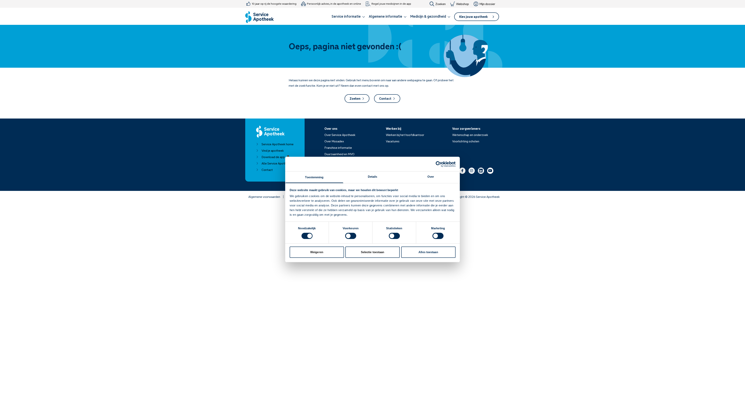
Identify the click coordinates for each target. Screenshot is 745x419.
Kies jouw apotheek (473, 17)
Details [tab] (372, 176)
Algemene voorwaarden (264, 196)
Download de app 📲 (275, 157)
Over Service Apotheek (339, 135)
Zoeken (440, 4)
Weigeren (316, 252)
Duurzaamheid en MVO (339, 154)
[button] (348, 17)
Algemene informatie (385, 16)
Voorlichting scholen (465, 141)
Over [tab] (430, 176)
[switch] (350, 236)
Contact (385, 98)
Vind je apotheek (273, 150)
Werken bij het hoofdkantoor (405, 135)
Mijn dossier (487, 4)
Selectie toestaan (372, 252)
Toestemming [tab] (314, 177)
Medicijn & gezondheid (428, 16)
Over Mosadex (334, 141)
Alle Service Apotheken (277, 163)
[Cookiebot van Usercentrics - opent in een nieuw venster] (439, 164)
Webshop (462, 4)
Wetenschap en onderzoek (470, 135)
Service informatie (346, 16)
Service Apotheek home (278, 144)
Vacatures (392, 141)
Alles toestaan (428, 252)
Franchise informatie (338, 147)
